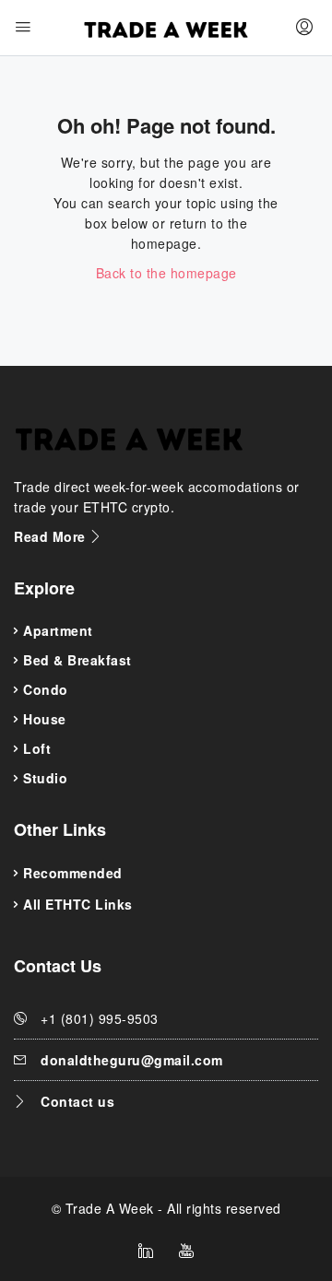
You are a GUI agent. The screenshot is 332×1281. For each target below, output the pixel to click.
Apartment (58, 630)
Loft (37, 748)
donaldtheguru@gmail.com (132, 1060)
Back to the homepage (166, 273)
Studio (45, 778)
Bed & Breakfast (77, 660)
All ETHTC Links (78, 904)
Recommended (73, 873)
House (44, 719)
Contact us (77, 1101)
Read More (51, 536)
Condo (45, 689)
